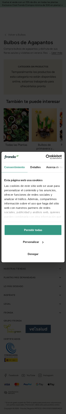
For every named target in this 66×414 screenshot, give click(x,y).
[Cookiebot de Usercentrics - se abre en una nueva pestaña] (46, 157)
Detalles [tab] (35, 167)
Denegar (33, 253)
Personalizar (31, 241)
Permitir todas (33, 229)
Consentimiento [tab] (14, 167)
